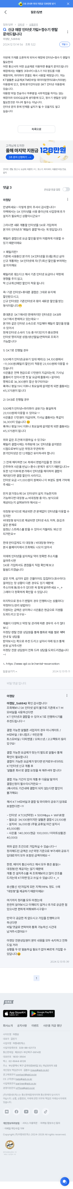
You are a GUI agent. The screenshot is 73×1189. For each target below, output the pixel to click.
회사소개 (8, 1025)
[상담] (64, 1181)
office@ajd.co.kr (25, 1088)
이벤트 (35, 1025)
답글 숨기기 (10, 671)
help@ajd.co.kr (24, 1079)
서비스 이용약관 (29, 1123)
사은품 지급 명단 (52, 1025)
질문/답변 (8, 24)
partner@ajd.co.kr (26, 1083)
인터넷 (21, 24)
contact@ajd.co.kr (26, 1074)
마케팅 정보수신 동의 (50, 1123)
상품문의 (33, 24)
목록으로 (36, 129)
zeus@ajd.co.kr (39, 1070)
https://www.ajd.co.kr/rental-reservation (32, 663)
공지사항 (22, 1025)
